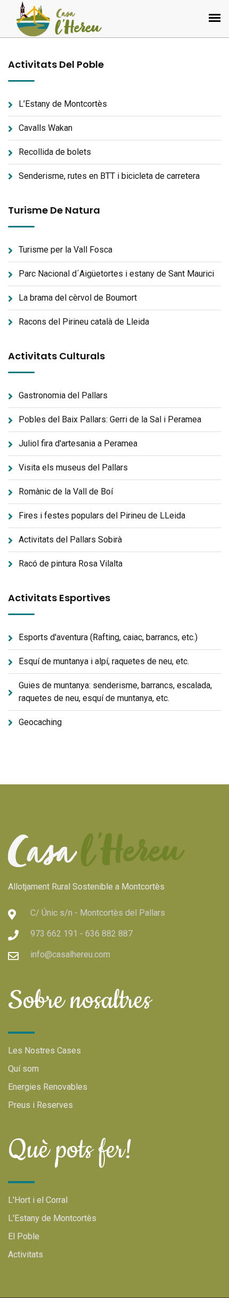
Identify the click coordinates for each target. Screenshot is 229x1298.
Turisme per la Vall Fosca (65, 250)
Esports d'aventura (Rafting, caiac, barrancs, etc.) (108, 637)
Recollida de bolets (55, 152)
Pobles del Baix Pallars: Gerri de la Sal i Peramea (110, 419)
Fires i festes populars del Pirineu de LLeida (102, 515)
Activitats (25, 1254)
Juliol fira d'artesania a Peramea (78, 443)
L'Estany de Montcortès (52, 1218)
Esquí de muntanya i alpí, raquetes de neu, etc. (104, 661)
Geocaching (40, 722)
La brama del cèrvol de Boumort (78, 298)
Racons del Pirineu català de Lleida (84, 322)
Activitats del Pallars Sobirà (70, 539)
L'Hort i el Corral (38, 1200)
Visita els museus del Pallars (73, 467)
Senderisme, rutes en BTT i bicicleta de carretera (109, 176)
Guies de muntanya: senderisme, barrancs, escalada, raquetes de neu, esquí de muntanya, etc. (115, 691)
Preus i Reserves (40, 1105)
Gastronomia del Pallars (63, 395)
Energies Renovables (47, 1087)
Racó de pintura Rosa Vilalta (70, 563)
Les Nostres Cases (44, 1050)
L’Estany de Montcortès (63, 104)
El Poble (23, 1236)
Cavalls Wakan (45, 128)
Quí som (23, 1069)
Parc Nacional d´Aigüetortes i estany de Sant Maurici (116, 274)
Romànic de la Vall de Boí (66, 491)
